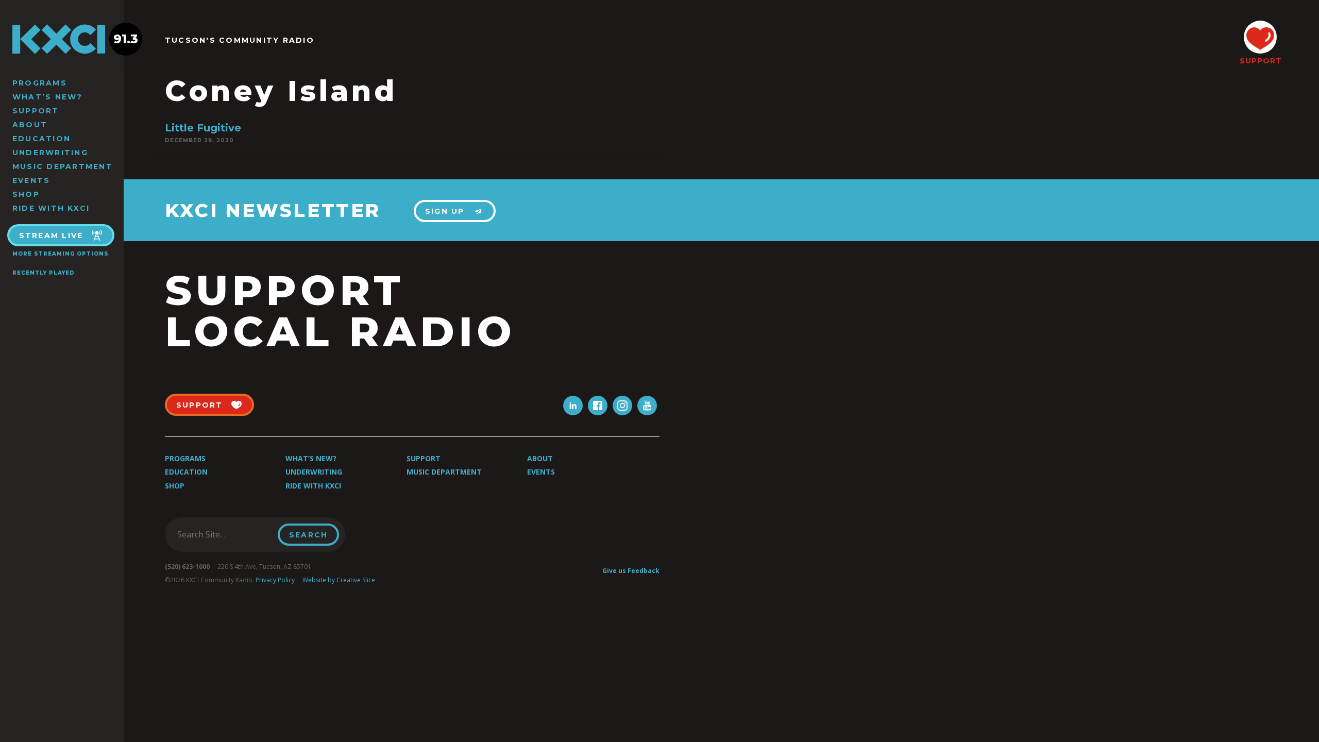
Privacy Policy (275, 580)
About (29, 124)
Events (31, 180)
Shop (26, 194)
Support (35, 110)
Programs (39, 83)
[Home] (61, 39)
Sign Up (445, 211)
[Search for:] (224, 534)
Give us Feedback (631, 570)
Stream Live (51, 235)
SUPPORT (1260, 60)
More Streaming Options (60, 253)
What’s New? (47, 97)
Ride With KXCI (51, 208)
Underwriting (50, 152)
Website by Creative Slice (338, 580)
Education (41, 138)
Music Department (62, 166)
